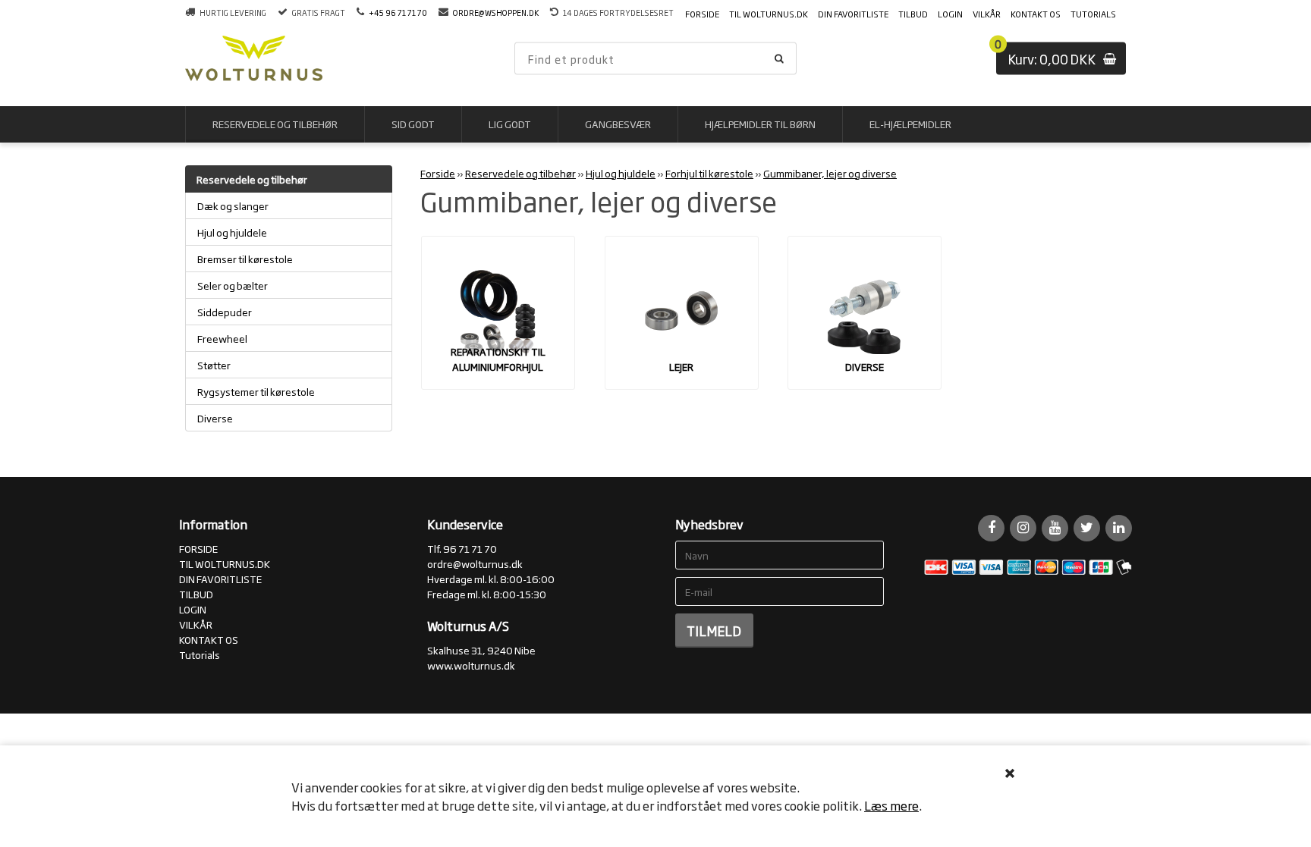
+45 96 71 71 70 (398, 12)
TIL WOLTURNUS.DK (768, 14)
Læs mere (891, 805)
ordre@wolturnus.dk (475, 563)
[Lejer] (681, 312)
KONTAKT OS (1036, 14)
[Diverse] (864, 312)
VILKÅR (987, 14)
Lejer (681, 366)
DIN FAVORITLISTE (853, 14)
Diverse (864, 366)
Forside (437, 172)
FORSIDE (702, 14)
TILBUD (913, 14)
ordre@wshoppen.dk (496, 12)
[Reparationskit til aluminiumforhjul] (498, 312)
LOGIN (950, 14)
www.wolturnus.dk (471, 665)
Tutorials (1093, 14)
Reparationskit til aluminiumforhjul (498, 359)
